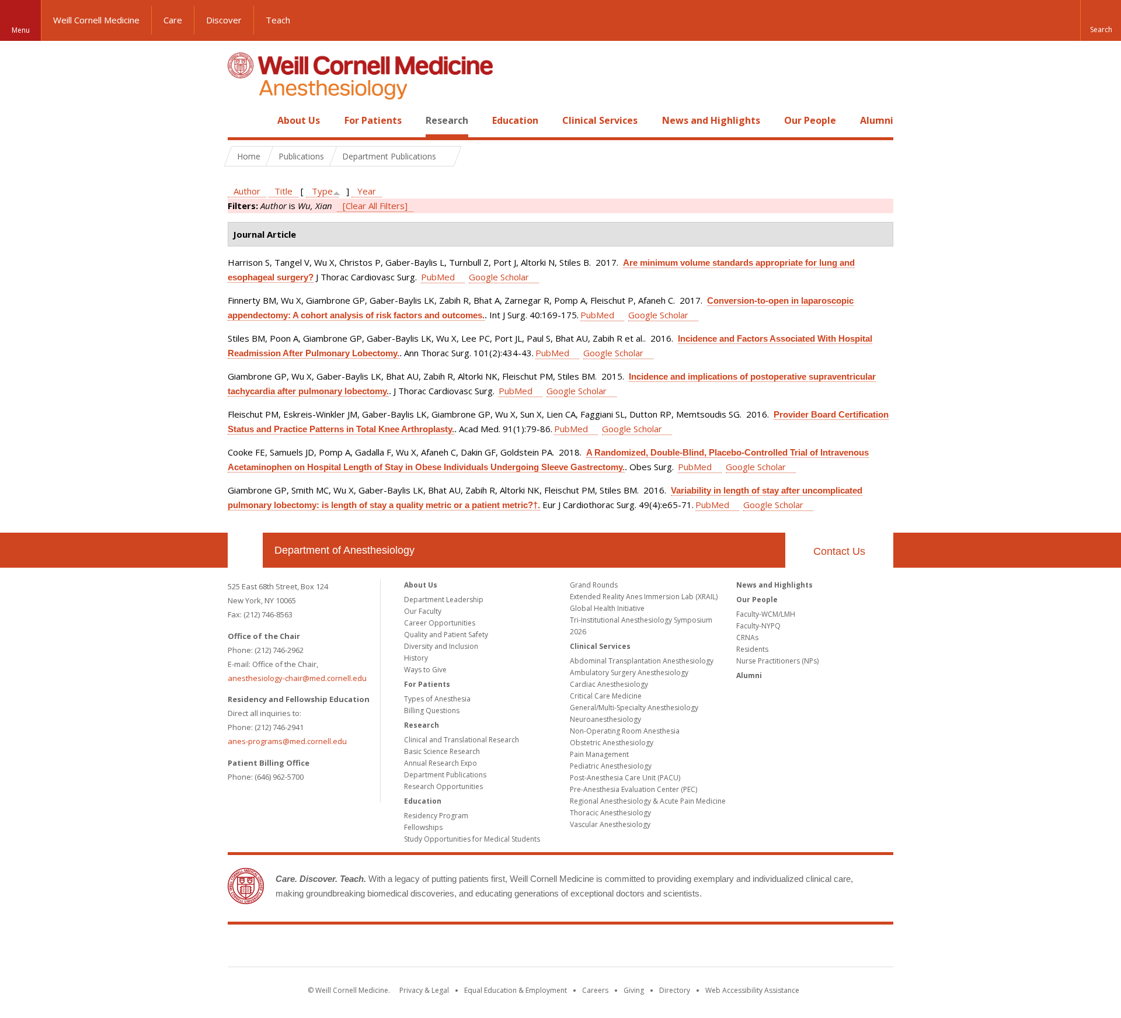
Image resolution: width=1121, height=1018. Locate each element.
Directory (674, 990)
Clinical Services (600, 120)
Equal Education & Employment (515, 990)
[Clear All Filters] (375, 205)
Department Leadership (443, 599)
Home (241, 120)
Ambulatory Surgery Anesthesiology (629, 672)
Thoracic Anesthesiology (610, 813)
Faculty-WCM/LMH (765, 614)
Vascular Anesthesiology (610, 824)
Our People (810, 120)
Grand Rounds (594, 585)
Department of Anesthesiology (344, 550)
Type (322, 191)
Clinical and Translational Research (461, 740)
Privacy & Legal (424, 990)
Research (447, 120)
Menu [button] (21, 30)
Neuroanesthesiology (605, 719)
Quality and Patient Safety (446, 635)
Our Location (245, 550)
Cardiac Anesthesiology (609, 684)
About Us (298, 120)
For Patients (373, 120)
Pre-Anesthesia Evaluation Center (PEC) (633, 789)
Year (366, 191)
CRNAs (747, 637)
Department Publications (445, 775)
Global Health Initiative (607, 608)
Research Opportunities (443, 786)
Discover (224, 20)
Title (283, 191)
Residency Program (436, 816)
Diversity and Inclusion (441, 646)
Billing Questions (431, 710)
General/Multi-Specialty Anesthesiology (634, 708)
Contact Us (839, 551)
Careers (595, 990)
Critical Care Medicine (606, 696)
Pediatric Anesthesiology (611, 766)
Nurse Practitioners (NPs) (777, 661)
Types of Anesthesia (437, 699)
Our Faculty (422, 611)
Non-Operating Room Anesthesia (625, 731)
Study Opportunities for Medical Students (472, 839)
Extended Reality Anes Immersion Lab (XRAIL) (644, 597)
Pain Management (599, 754)
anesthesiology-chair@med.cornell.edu (297, 678)
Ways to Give (425, 670)
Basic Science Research (442, 751)
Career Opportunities (439, 623)
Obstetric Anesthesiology (611, 743)
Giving (634, 990)
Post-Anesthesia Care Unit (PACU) (625, 778)
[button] (1100, 20)
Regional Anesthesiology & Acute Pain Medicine (648, 801)
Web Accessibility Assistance (752, 990)
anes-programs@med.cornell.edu (287, 741)
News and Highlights (711, 120)
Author (247, 191)
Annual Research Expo (440, 763)
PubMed (438, 277)
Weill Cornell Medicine (96, 20)
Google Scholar (499, 277)
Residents (752, 649)
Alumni (876, 120)
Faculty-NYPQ (758, 626)
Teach (278, 20)
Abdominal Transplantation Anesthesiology (641, 661)
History (416, 658)
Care (172, 20)
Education (515, 120)
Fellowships (423, 827)
